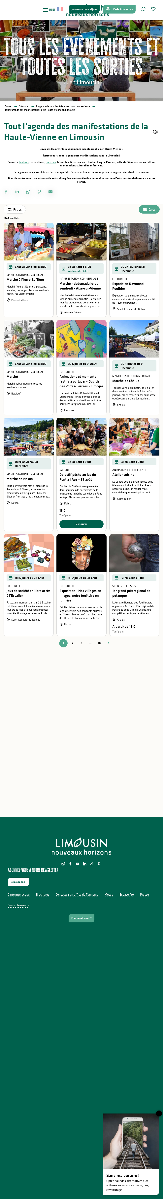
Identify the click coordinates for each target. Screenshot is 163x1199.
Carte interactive (19, 894)
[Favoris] (154, 9)
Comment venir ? (81, 918)
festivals (24, 162)
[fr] (60, 9)
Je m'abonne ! (18, 882)
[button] (143, 9)
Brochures (42, 894)
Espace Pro (126, 894)
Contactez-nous (18, 905)
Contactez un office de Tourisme (77, 894)
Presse (144, 894)
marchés (51, 162)
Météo (109, 894)
